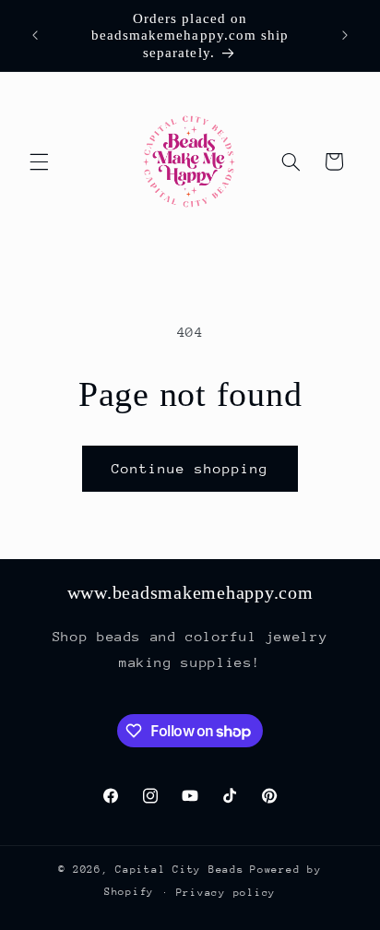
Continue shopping (190, 468)
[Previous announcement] (35, 36)
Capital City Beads (179, 870)
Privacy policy (226, 893)
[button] (39, 161)
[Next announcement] (345, 36)
